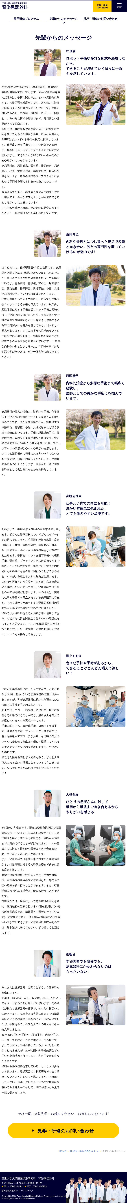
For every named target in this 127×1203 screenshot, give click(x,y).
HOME (62, 1151)
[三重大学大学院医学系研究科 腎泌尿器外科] (14, 6)
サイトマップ (27, 1190)
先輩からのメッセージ (63, 19)
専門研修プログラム (26, 19)
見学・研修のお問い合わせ (100, 19)
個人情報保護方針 (10, 1190)
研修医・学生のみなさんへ (84, 1151)
